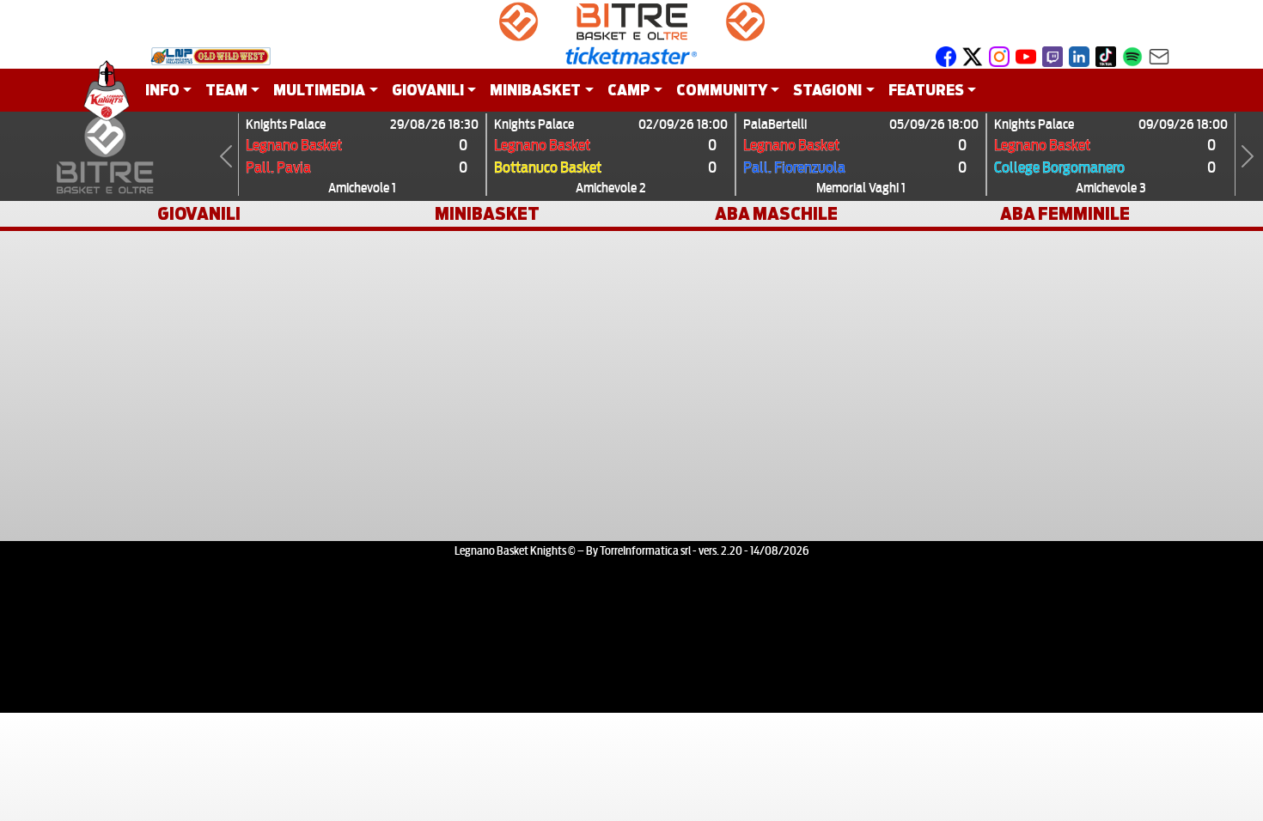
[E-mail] (1159, 55)
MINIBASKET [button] (535, 90)
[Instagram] (999, 55)
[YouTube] (1026, 55)
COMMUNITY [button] (721, 90)
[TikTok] (1106, 55)
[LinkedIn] (1079, 55)
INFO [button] (162, 90)
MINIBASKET (487, 214)
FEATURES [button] (926, 90)
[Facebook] (946, 55)
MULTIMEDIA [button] (319, 90)
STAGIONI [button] (827, 90)
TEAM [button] (226, 90)
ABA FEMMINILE (1065, 214)
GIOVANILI (199, 214)
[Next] (1247, 156)
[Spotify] (1132, 55)
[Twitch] (1052, 55)
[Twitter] (973, 55)
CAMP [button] (628, 90)
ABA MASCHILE (776, 214)
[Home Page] (106, 90)
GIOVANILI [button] (428, 90)
